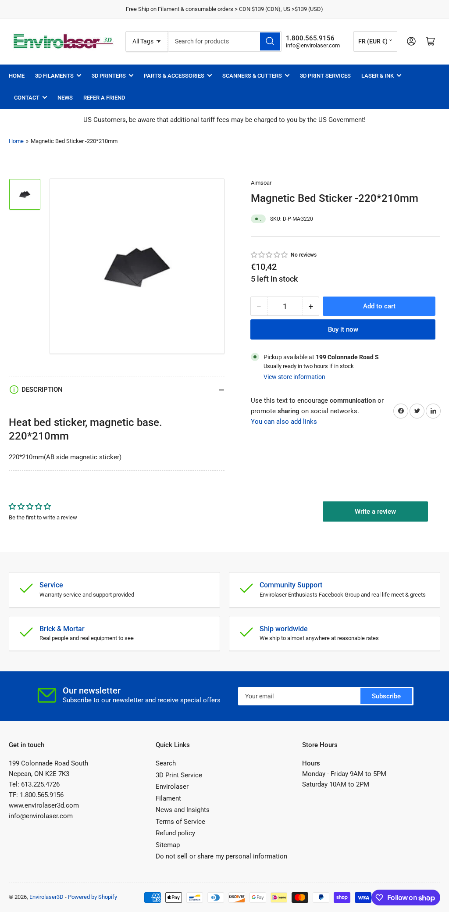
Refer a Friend (104, 97)
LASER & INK (377, 75)
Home (17, 75)
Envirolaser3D (46, 897)
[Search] (270, 41)
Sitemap (168, 845)
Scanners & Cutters (252, 75)
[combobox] (225, 41)
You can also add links (284, 422)
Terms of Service (180, 822)
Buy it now (343, 329)
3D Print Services (325, 75)
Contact (26, 97)
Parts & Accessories (174, 75)
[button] (270, 255)
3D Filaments (54, 75)
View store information (294, 376)
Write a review (375, 511)
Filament (168, 798)
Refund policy (175, 833)
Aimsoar (261, 182)
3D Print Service (179, 775)
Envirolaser (172, 786)
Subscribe (386, 696)
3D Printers (109, 75)
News (65, 97)
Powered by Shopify (92, 897)
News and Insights (183, 810)
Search (166, 763)
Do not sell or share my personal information (221, 856)
